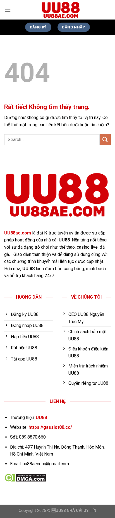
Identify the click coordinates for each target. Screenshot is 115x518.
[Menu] (7, 9)
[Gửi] (105, 139)
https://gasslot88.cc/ (50, 427)
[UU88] (61, 10)
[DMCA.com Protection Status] (25, 477)
